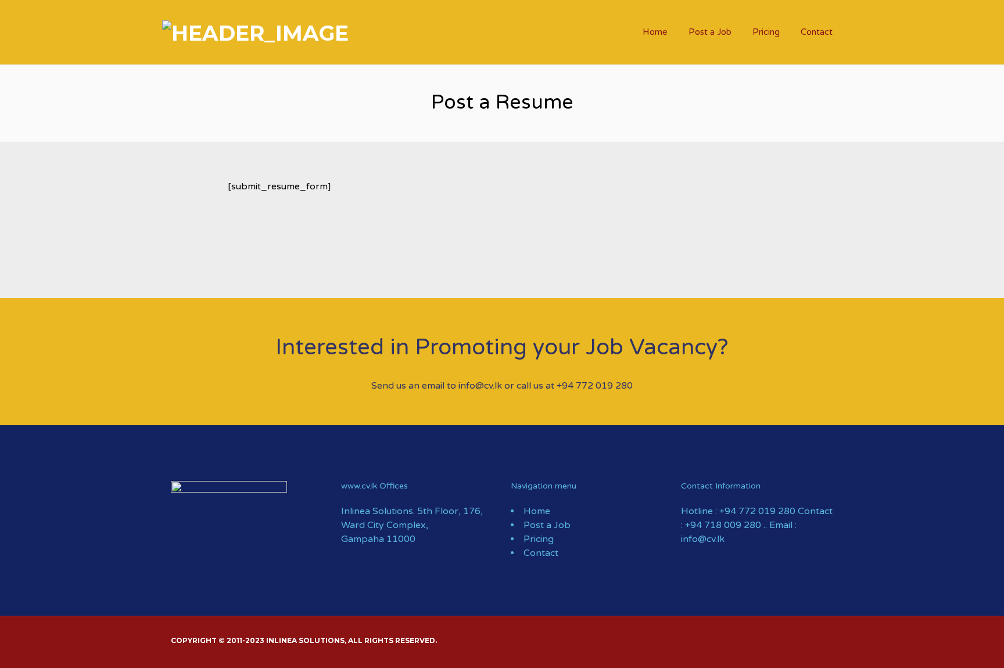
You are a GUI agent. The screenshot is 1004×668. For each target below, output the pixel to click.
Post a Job (710, 32)
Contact (817, 32)
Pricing (766, 32)
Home (655, 32)
